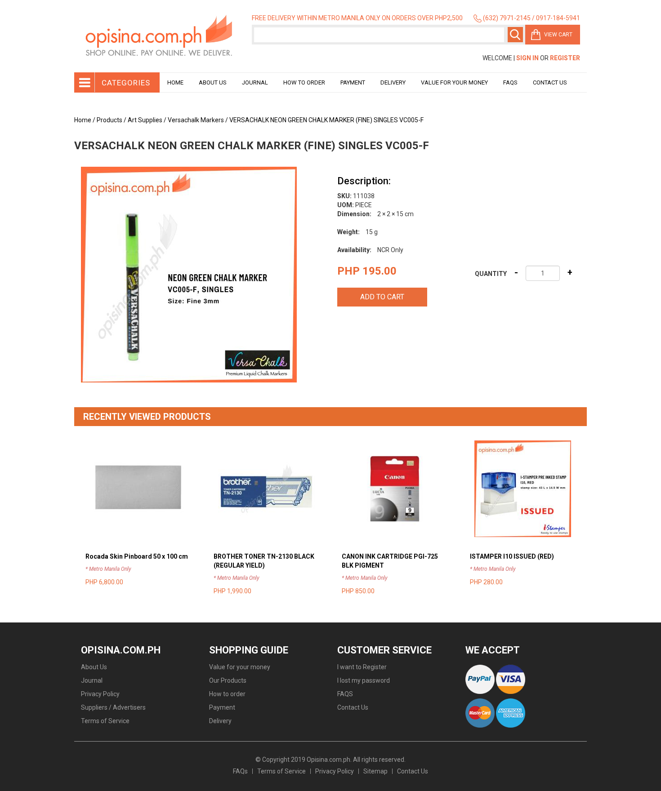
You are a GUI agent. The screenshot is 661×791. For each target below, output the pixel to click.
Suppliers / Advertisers (113, 707)
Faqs (510, 82)
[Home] (159, 36)
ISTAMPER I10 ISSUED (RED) (512, 556)
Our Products (227, 680)
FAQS (345, 694)
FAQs (240, 771)
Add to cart (382, 297)
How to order (304, 82)
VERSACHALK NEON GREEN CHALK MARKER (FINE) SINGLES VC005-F (326, 120)
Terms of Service (105, 720)
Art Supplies (145, 120)
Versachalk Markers (196, 120)
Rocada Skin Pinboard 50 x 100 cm (136, 556)
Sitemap (375, 771)
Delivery (393, 82)
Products (109, 120)
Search (515, 34)
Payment (352, 82)
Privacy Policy (100, 694)
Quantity (491, 273)
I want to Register (362, 667)
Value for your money (454, 82)
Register (565, 58)
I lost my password (363, 680)
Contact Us (550, 82)
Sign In (527, 58)
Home (175, 82)
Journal (255, 82)
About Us (213, 82)
